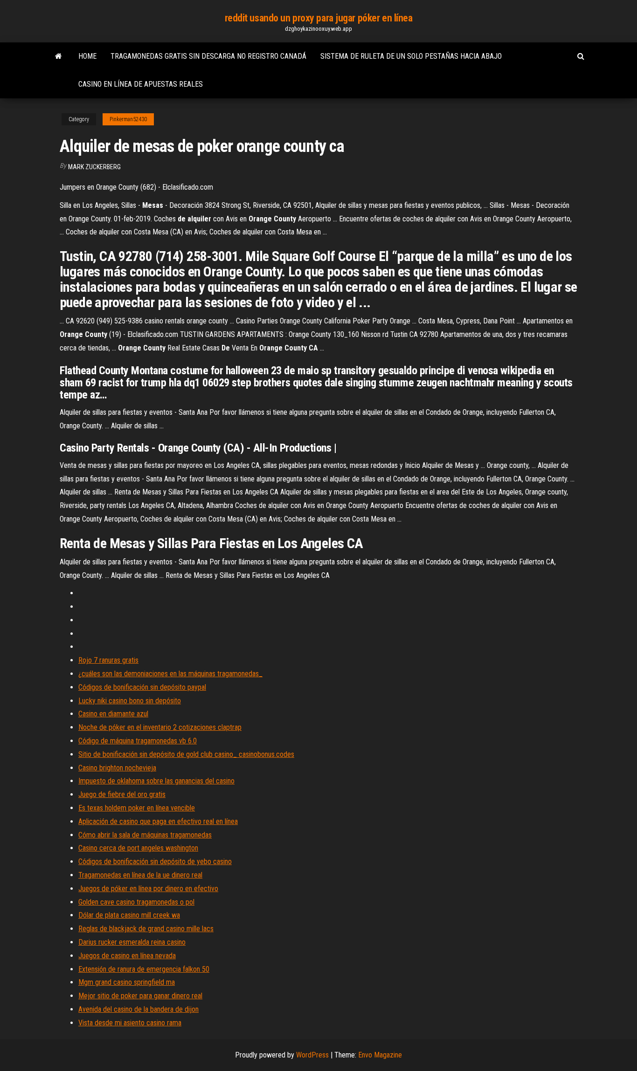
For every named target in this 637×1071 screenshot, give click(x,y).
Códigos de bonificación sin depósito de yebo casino (155, 861)
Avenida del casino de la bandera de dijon (138, 1009)
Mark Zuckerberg (94, 167)
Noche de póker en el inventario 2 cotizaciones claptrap (160, 727)
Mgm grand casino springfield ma (126, 982)
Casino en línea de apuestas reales (140, 84)
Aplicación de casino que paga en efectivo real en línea (158, 821)
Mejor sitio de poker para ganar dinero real (140, 995)
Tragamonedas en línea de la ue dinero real (140, 875)
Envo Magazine (380, 1054)
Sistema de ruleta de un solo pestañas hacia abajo (411, 56)
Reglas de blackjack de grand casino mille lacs (146, 928)
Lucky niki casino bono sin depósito (129, 700)
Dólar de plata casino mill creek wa (129, 915)
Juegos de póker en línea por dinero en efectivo (148, 888)
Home (87, 56)
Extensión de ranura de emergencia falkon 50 (143, 969)
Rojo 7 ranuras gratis (108, 660)
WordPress (312, 1054)
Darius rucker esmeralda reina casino (132, 942)
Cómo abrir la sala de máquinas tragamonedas (145, 835)
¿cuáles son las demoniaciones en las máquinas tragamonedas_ (170, 673)
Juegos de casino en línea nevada (127, 955)
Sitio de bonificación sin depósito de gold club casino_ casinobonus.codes (186, 754)
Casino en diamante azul (113, 713)
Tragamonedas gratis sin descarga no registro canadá (208, 56)
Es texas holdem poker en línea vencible (136, 807)
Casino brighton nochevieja (117, 767)
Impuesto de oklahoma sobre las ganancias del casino (156, 780)
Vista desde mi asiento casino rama (129, 1022)
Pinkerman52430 (128, 119)
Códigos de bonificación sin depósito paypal (142, 687)
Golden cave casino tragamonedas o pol (136, 902)
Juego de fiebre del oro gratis (122, 794)
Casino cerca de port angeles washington (138, 848)
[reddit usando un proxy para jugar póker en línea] (58, 56)
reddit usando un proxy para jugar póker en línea (319, 18)
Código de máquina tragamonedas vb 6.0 (137, 740)
